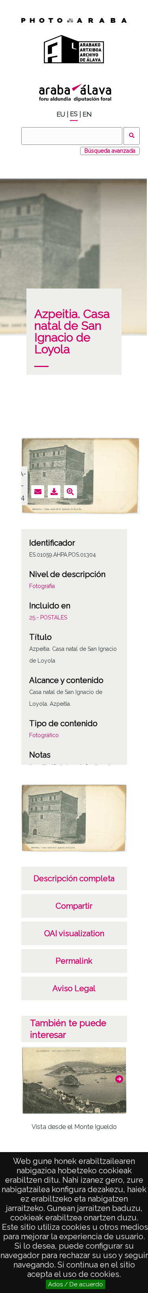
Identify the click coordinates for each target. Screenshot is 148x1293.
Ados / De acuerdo (75, 1284)
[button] (119, 1079)
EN (87, 114)
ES (74, 114)
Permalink (74, 961)
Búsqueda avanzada (109, 151)
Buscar (132, 136)
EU (60, 114)
